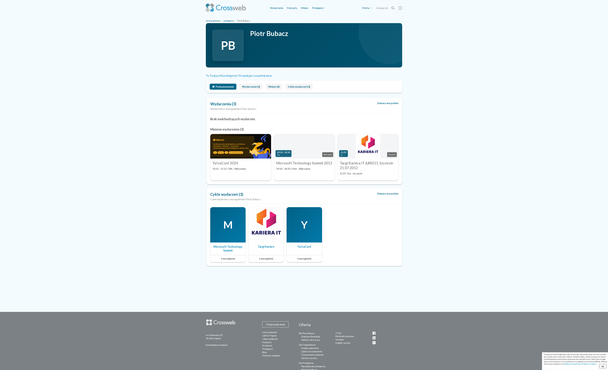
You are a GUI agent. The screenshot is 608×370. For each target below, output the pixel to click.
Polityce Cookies (589, 364)
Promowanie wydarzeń (312, 354)
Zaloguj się (382, 7)
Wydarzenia (276, 7)
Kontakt (340, 339)
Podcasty (292, 7)
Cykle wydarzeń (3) (299, 86)
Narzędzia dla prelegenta (313, 366)
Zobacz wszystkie (387, 103)
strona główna (213, 20)
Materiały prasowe (345, 336)
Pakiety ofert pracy (310, 339)
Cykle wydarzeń (270, 339)
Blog (264, 352)
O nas (338, 333)
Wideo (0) (274, 86)
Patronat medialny (271, 355)
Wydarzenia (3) (251, 86)
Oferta (366, 7)
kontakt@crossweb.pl (216, 345)
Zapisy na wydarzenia (311, 351)
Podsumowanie (225, 86)
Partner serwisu (309, 358)
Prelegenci (318, 7)
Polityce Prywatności (572, 364)
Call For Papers (269, 335)
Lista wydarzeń (269, 332)
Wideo (304, 7)
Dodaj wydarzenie (310, 348)
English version (343, 342)
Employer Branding (310, 336)
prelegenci (229, 20)
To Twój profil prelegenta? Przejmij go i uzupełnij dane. (239, 75)
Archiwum (267, 345)
